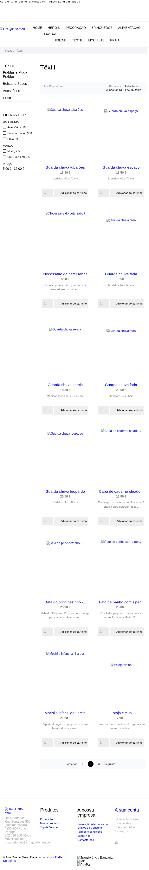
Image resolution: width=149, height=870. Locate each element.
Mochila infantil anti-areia (65, 713)
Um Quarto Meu (19, 156)
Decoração (75, 27)
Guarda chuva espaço (121, 167)
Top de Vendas (49, 827)
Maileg (13, 151)
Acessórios (11, 91)
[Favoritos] (122, 18)
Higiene (60, 40)
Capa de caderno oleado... (121, 491)
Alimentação (129, 27)
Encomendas (123, 823)
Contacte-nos (85, 839)
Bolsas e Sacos (15, 84)
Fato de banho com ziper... (121, 602)
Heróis (54, 27)
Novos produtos (50, 823)
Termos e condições (89, 831)
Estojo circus (121, 713)
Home (37, 27)
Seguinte (112, 764)
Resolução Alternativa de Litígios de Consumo (92, 826)
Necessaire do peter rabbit (65, 274)
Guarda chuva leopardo (65, 491)
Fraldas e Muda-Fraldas (15, 74)
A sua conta (127, 810)
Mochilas (96, 40)
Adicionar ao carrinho (71, 193)
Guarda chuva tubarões (65, 167)
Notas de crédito (125, 827)
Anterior (70, 764)
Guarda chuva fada (121, 274)
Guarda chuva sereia (65, 385)
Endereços (121, 831)
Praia (115, 40)
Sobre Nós (83, 835)
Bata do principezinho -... (65, 602)
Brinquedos (102, 27)
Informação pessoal (127, 819)
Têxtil (9, 66)
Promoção (46, 819)
